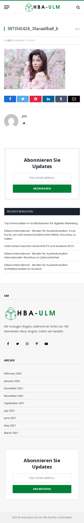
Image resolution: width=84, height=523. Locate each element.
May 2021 (10, 425)
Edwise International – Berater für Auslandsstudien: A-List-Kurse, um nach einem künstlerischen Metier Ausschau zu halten (40, 234)
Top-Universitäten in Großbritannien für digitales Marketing (40, 223)
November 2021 (13, 396)
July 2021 (9, 410)
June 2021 (10, 418)
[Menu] (6, 7)
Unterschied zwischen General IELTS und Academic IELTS (39, 246)
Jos (9, 40)
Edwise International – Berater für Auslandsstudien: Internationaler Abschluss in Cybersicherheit (36, 255)
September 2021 (14, 403)
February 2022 (13, 373)
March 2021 (11, 433)
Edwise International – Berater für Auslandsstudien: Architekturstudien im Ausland (36, 267)
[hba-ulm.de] (42, 7)
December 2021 (13, 388)
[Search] (78, 7)
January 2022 (12, 381)
